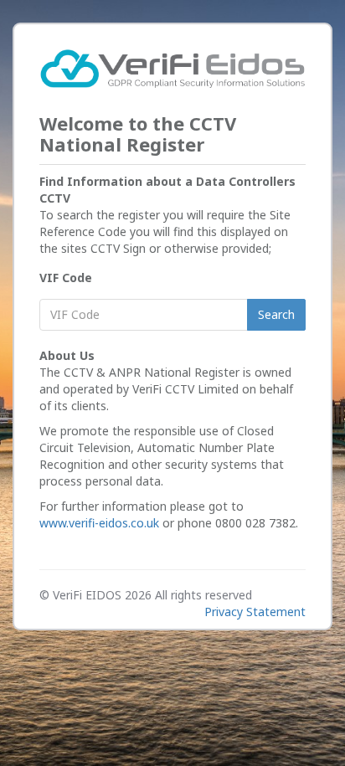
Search (276, 314)
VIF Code (65, 277)
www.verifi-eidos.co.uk (99, 523)
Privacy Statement (255, 611)
